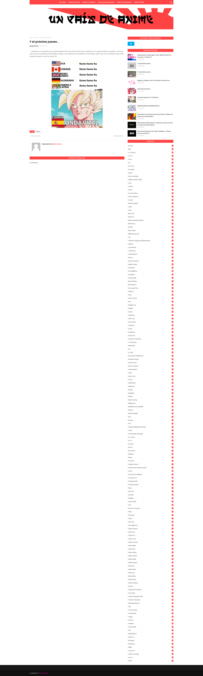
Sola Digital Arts (150, 525)
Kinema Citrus (150, 363)
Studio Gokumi (150, 562)
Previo (36, 37)
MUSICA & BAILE (150, 413)
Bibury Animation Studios (150, 220)
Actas (150, 159)
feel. (150, 302)
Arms (150, 183)
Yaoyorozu (150, 651)
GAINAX (150, 308)
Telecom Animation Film (150, 596)
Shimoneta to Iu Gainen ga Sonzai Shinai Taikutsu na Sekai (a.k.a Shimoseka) (155, 115)
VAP (150, 630)
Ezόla (150, 295)
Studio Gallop (150, 552)
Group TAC (150, 335)
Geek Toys (150, 318)
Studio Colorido (150, 542)
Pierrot (150, 447)
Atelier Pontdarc (150, 203)
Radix (150, 488)
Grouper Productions (150, 339)
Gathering (150, 315)
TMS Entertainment (150, 603)
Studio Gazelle (150, 556)
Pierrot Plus (150, 451)
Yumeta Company (150, 654)
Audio (150, 207)
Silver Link (150, 522)
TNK (150, 606)
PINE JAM (150, 454)
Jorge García (34, 46)
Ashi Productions (150, 196)
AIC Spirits (150, 169)
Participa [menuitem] (62, 2)
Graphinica (150, 332)
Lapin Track (150, 376)
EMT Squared (150, 285)
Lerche (150, 379)
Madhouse (150, 386)
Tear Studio (150, 593)
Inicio (31, 37)
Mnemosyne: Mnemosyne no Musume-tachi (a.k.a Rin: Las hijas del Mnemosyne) (155, 124)
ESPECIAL (150, 291)
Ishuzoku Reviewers (144, 89)
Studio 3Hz (150, 532)
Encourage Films (150, 288)
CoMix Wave (150, 251)
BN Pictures (150, 224)
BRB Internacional (150, 234)
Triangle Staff (150, 613)
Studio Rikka (150, 576)
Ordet (150, 430)
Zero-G (150, 657)
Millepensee (150, 403)
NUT (150, 424)
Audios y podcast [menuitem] (89, 2)
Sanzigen (150, 495)
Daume (150, 257)
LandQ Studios (150, 369)
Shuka (150, 518)
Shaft (150, 512)
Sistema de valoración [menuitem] (106, 2)
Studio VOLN (150, 579)
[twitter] (131, 44)
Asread (150, 200)
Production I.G (150, 478)
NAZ (150, 417)
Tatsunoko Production (150, 590)
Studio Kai (150, 566)
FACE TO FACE (150, 298)
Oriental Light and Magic (150, 434)
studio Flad (150, 549)
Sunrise (150, 586)
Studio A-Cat (150, 539)
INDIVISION (150, 346)
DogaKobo (150, 274)
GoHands (150, 325)
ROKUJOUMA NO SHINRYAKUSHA (148, 106)
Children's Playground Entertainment (150, 241)
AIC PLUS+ (150, 166)
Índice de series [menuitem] (74, 2)
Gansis (150, 312)
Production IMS (150, 481)
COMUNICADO (150, 254)
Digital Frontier (150, 264)
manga (150, 390)
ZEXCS (150, 661)
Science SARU (150, 501)
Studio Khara (150, 569)
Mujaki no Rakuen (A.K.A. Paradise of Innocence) (153, 80)
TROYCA (150, 620)
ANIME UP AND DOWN (150, 180)
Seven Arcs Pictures (150, 508)
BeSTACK (150, 217)
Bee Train (150, 213)
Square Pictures (150, 529)
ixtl (150, 349)
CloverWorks (150, 247)
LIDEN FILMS (150, 383)
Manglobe (150, 393)
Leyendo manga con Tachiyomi (147, 97)
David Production (150, 261)
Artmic (150, 190)
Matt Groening (150, 400)
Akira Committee (150, 176)
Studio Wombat (150, 583)
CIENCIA (150, 244)
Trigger (150, 617)
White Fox (150, 637)
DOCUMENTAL (150, 271)
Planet (150, 457)
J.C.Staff (150, 352)
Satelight (150, 498)
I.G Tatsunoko (150, 342)
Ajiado (150, 173)
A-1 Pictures (150, 152)
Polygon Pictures (150, 464)
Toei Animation (150, 610)
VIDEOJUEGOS (150, 634)
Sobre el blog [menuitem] (139, 2)
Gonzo (150, 329)
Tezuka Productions (150, 600)
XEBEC (150, 647)
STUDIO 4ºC (150, 535)
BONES (150, 227)
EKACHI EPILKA (150, 281)
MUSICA (150, 410)
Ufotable (150, 623)
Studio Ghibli (150, 559)
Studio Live (150, 573)
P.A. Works (150, 437)
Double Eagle (150, 278)
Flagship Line (150, 305)
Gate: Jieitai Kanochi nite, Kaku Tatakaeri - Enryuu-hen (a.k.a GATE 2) (154, 132)
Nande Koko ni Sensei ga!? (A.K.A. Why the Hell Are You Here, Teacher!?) (154, 56)
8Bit (150, 149)
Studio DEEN (150, 545)
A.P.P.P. (150, 156)
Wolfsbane (150, 644)
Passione (150, 444)
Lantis (150, 373)
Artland (150, 186)
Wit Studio (150, 640)
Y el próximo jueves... (144, 63)
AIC (150, 163)
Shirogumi (150, 515)
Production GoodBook (150, 474)
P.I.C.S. (150, 440)
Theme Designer (43, 673)
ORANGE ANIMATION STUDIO (150, 427)
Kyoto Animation (150, 366)
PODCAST (150, 461)
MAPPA (150, 396)
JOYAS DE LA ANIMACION (150, 356)
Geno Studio (150, 322)
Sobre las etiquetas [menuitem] (124, 2)
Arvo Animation (150, 193)
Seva (150, 505)
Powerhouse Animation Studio (150, 468)
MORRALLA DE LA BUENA (150, 407)
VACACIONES (150, 627)
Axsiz (150, 210)
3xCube (150, 146)
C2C (150, 237)
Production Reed (150, 485)
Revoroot (150, 491)
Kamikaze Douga (150, 359)
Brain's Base (150, 230)
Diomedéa (150, 268)
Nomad (150, 420)
